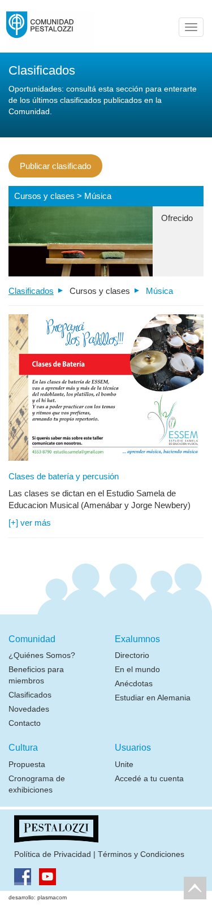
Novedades (28, 708)
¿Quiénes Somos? (41, 655)
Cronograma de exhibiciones (36, 784)
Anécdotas (134, 683)
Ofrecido (177, 218)
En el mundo (137, 669)
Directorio (132, 655)
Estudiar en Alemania (153, 697)
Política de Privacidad (52, 854)
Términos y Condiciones (141, 854)
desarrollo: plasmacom (37, 897)
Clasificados (31, 291)
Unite (124, 764)
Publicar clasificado (55, 166)
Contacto (24, 723)
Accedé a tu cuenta (149, 778)
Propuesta (26, 764)
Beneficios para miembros (36, 675)
